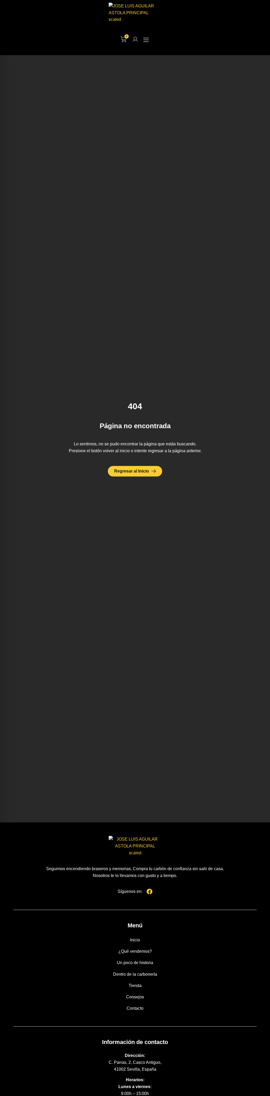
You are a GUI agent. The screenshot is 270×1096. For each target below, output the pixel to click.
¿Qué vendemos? (135, 951)
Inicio (135, 940)
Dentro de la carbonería (135, 974)
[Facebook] (149, 891)
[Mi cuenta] (135, 39)
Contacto (135, 1008)
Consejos (135, 997)
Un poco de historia (135, 962)
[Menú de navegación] (146, 40)
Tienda (135, 985)
